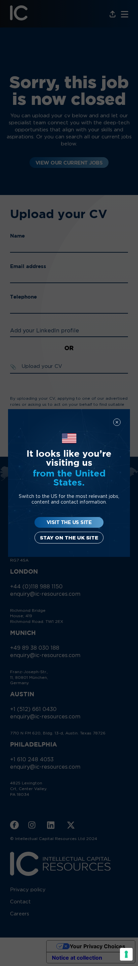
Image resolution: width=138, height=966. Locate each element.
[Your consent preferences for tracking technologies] (126, 954)
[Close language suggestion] (117, 422)
